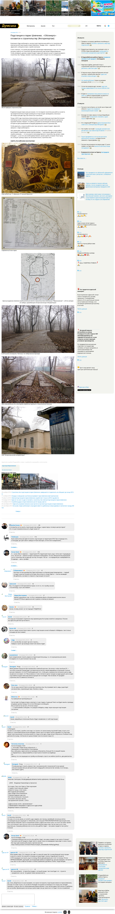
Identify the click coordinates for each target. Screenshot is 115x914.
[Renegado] (5, 667)
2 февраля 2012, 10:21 (26, 869)
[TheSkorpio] (6, 540)
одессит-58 (13, 852)
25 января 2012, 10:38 (27, 697)
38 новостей (5, 470)
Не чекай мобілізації (87, 80)
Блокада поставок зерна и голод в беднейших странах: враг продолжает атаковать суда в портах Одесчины (57, 13)
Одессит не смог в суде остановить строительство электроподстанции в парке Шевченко (39, 500)
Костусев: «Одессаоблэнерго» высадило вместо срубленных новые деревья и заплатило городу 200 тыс (38, 506)
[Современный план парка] (38, 249)
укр (86, 26)
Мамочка (14, 697)
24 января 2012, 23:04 (23, 628)
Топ (53, 26)
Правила (27, 906)
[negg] (6, 643)
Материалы (31, 26)
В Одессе (84, 94)
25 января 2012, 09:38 (25, 685)
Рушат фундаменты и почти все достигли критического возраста (94, 137)
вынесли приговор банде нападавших (95, 147)
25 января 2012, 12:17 (30, 764)
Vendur (11, 607)
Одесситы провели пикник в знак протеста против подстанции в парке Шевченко (38, 504)
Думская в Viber (84, 387)
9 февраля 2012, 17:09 (33, 570)
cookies (60, 912)
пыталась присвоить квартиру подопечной (95, 44)
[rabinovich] (4, 587)
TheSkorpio (14, 537)
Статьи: (80, 169)
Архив (43, 26)
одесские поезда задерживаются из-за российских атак (95, 87)
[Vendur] (4, 610)
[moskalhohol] (4, 658)
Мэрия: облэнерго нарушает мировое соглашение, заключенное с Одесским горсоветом (47, 486)
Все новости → (82, 158)
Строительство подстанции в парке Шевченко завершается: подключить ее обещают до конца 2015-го (38, 493)
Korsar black (15, 552)
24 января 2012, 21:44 (34, 595)
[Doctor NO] (4, 632)
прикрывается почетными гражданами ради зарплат (94, 52)
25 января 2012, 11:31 (32, 744)
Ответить (12, 532)
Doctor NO (12, 628)
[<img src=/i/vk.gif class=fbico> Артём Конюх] (4, 528)
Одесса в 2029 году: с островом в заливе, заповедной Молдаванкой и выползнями (30, 486)
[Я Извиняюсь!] (8, 571)
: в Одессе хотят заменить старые (93, 139)
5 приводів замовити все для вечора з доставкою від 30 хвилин (95, 129)
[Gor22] (4, 617)
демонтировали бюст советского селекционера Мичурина (96, 123)
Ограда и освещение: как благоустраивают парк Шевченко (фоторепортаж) (35, 496)
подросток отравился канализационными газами (90, 109)
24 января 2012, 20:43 (26, 537)
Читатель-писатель (17, 744)
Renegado (13, 666)
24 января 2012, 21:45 (24, 607)
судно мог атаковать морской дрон (94, 75)
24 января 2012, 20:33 (29, 525)
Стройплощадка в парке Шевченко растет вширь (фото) (29, 502)
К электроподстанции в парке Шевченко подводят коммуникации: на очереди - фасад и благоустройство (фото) (10, 486)
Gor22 (10, 617)
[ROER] (4, 776)
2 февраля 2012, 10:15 (25, 852)
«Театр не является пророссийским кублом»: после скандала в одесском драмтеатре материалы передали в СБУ (98, 185)
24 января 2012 (14, 32)
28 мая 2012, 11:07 (18, 881)
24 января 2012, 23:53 (25, 655)
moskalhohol (13, 655)
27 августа (80, 103)
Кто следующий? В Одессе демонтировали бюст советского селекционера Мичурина (77, 13)
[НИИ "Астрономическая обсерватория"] (38, 454)
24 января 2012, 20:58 (24, 584)
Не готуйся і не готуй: (88, 129)
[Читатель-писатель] (6, 747)
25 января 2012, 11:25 (19, 777)
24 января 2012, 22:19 (19, 617)
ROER (10, 777)
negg (12, 640)
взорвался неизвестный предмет (95, 58)
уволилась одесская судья (89, 68)
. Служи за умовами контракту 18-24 (93, 81)
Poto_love (14, 685)
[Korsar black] (6, 555)
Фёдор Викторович (20, 595)
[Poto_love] (6, 688)
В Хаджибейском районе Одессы (92, 57)
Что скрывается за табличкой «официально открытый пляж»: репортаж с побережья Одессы (99, 174)
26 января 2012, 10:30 (19, 815)
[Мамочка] (6, 700)
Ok (65, 912)
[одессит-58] (5, 852)
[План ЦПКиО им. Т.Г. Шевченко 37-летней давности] (38, 193)
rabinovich (12, 584)
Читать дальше (82, 309)
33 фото (10, 470)
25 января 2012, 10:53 (19, 727)
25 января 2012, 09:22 (28, 666)
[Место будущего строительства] (38, 106)
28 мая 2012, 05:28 (28, 835)
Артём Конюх (15, 525)
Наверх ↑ (18, 511)
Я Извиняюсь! (18, 570)
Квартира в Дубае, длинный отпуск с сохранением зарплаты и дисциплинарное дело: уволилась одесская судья (10, 13)
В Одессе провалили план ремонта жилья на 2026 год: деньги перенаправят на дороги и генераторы (34, 13)
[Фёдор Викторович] (7, 596)
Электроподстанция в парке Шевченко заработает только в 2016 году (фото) (35, 498)
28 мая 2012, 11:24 (21, 717)
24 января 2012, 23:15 (22, 640)
